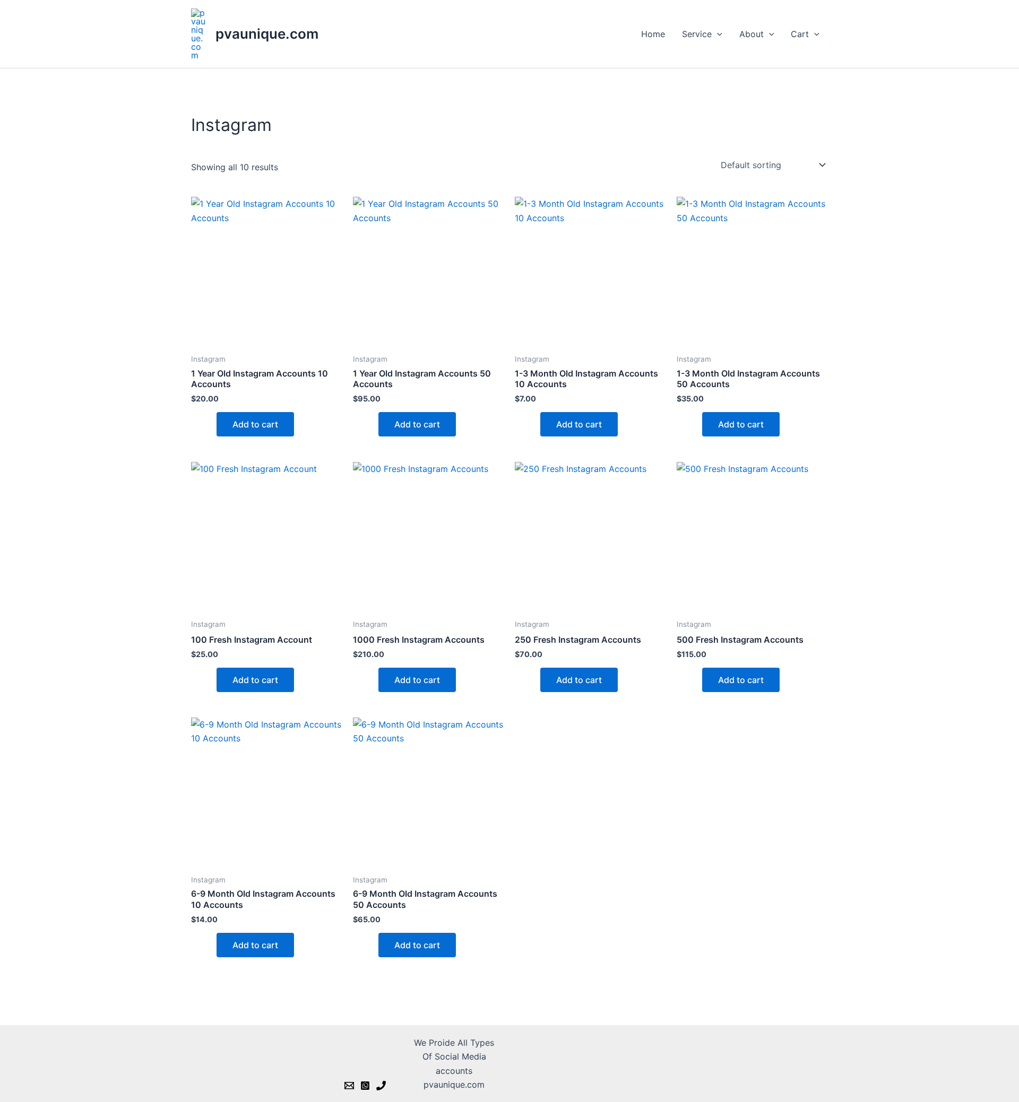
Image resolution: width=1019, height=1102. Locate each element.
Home (653, 34)
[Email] (349, 1085)
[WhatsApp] (365, 1085)
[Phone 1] (381, 1085)
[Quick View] (211, 424)
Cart (800, 34)
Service (697, 34)
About (751, 34)
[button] (717, 34)
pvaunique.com (266, 33)
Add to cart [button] (255, 424)
